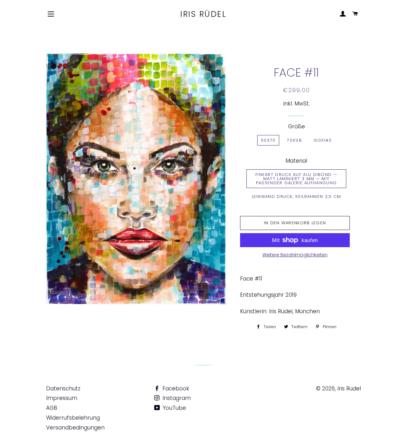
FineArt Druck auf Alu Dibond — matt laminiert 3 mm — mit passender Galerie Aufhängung (296, 179)
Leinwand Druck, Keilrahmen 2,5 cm (296, 196)
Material (296, 161)
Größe (296, 126)
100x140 (323, 140)
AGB (51, 408)
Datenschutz (63, 388)
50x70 (268, 140)
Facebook (175, 388)
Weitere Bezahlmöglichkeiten (295, 255)
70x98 (294, 140)
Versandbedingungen (75, 427)
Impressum (61, 398)
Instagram (176, 398)
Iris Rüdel (203, 14)
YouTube (173, 408)
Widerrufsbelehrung (73, 418)
